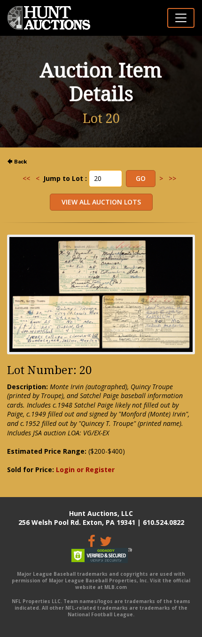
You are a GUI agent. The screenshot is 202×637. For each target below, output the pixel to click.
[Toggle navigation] (180, 18)
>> (172, 178)
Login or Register (85, 469)
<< (26, 178)
